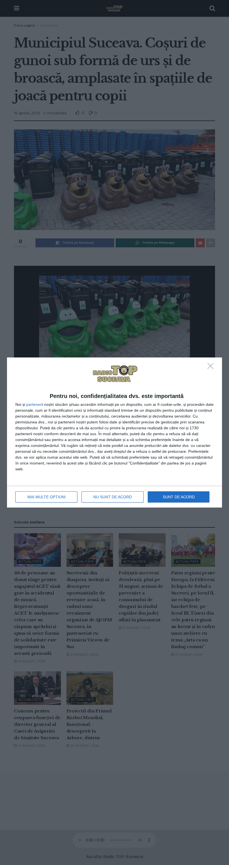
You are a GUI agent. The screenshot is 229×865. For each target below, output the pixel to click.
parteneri (34, 404)
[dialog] (114, 432)
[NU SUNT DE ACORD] (211, 367)
